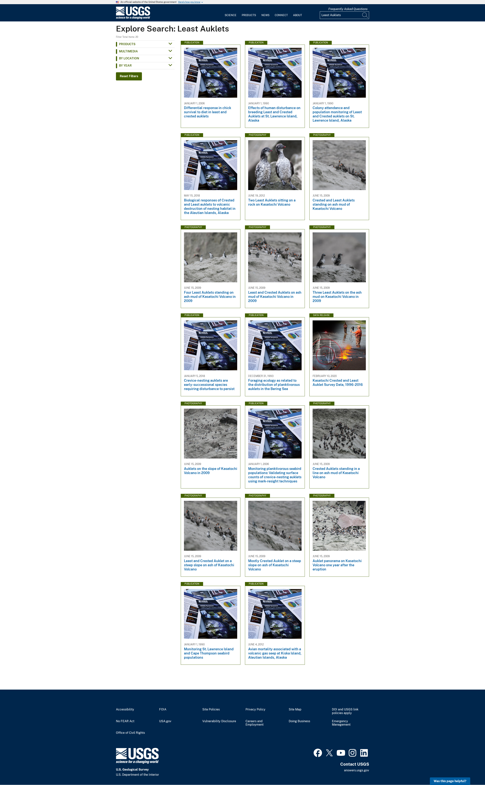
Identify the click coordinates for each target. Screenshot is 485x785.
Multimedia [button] (128, 51)
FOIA (162, 709)
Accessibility (125, 709)
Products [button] (127, 44)
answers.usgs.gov (356, 770)
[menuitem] (230, 12)
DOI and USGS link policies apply (345, 711)
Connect (281, 15)
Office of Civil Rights (130, 733)
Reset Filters (129, 76)
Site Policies (211, 709)
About (297, 15)
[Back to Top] (471, 771)
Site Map (295, 709)
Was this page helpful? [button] (450, 781)
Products (249, 15)
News (265, 15)
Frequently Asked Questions (348, 9)
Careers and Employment (255, 723)
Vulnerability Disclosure (219, 721)
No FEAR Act (125, 721)
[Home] (133, 18)
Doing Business (299, 721)
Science (230, 15)
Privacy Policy (255, 709)
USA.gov (165, 721)
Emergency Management (341, 723)
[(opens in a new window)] (318, 752)
